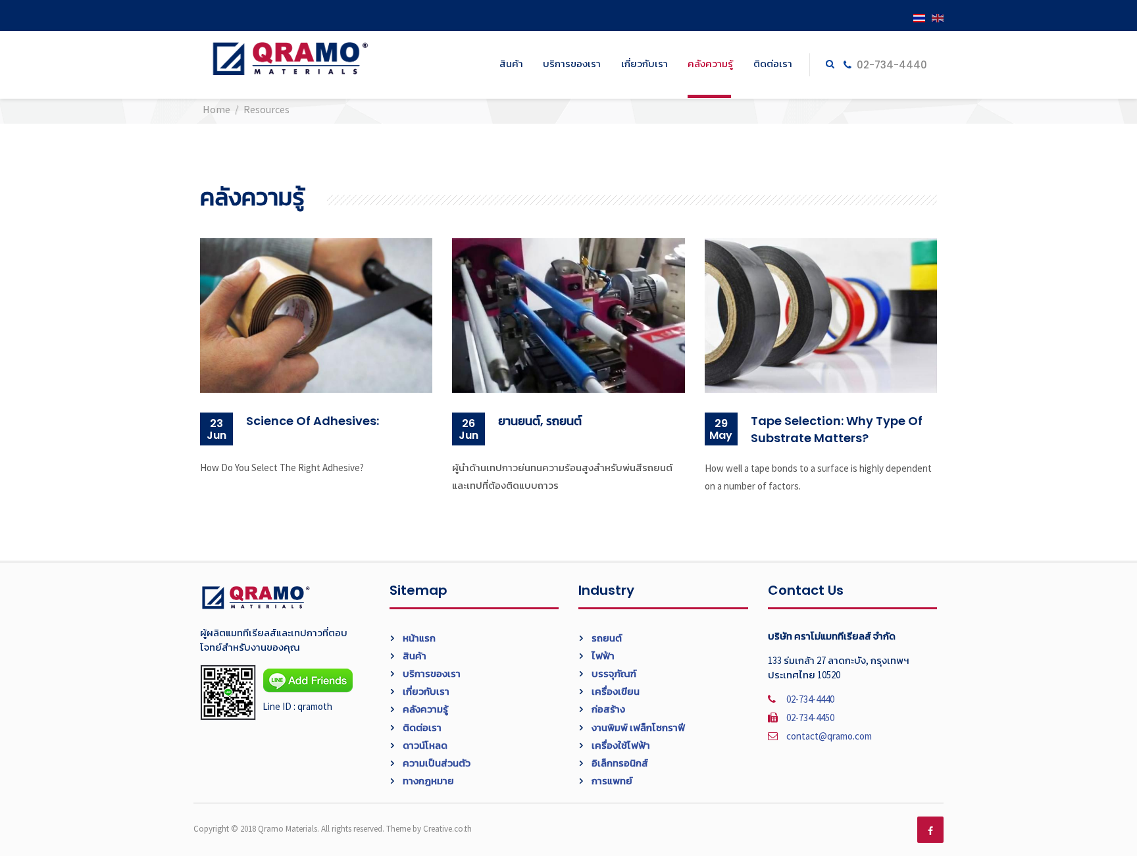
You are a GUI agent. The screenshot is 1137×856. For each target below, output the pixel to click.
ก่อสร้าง (607, 709)
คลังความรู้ (710, 63)
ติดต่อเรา (772, 63)
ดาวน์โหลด (424, 745)
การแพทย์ (611, 780)
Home (216, 109)
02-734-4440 (890, 65)
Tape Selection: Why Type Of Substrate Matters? (836, 429)
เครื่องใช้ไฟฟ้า (620, 745)
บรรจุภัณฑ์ (613, 673)
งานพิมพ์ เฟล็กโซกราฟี (637, 727)
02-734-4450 (810, 717)
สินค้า (511, 63)
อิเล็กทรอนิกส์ (619, 763)
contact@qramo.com (829, 736)
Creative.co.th (447, 828)
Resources (266, 109)
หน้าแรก (418, 638)
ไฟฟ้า (602, 655)
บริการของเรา (572, 63)
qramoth (314, 706)
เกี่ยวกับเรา (644, 63)
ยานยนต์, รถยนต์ (540, 421)
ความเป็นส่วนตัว (435, 763)
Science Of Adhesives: (312, 421)
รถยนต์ (606, 638)
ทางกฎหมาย (427, 780)
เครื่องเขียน (615, 691)
